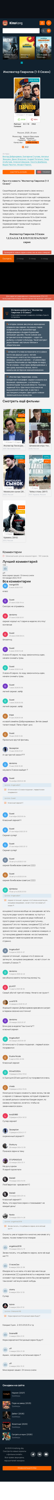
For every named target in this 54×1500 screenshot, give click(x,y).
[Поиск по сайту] (36, 30)
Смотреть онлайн (18, 172)
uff (4, 573)
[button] (22, 63)
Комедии (30, 138)
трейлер (46, 172)
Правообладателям (27, 1468)
